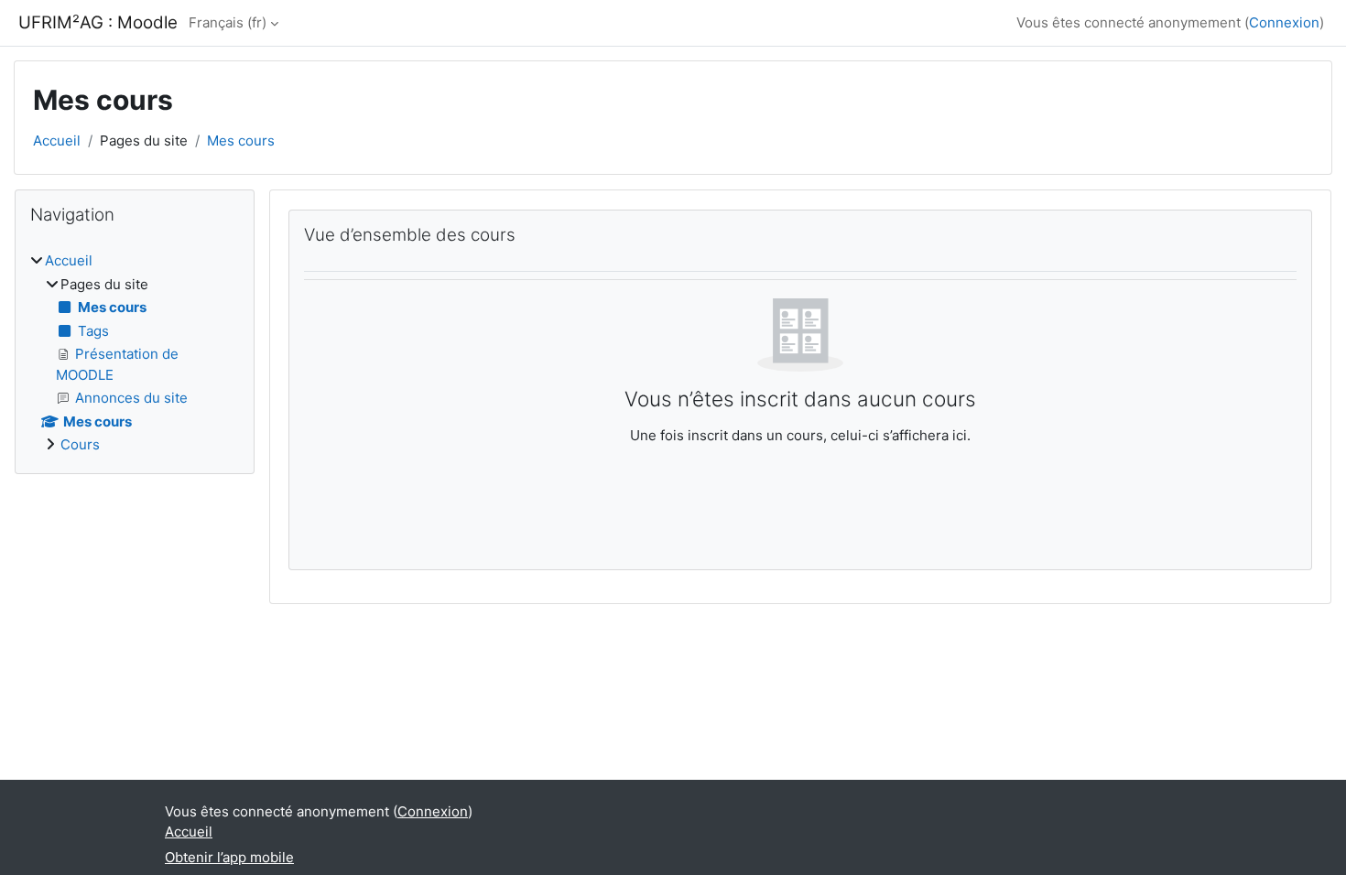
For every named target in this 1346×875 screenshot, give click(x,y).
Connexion (1284, 22)
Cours (80, 444)
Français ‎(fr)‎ (227, 22)
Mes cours (241, 140)
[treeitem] (134, 353)
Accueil (57, 140)
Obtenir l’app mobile (229, 857)
